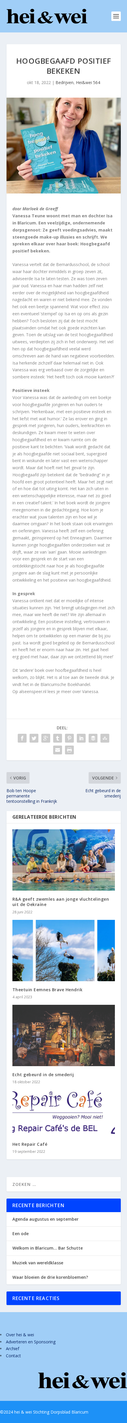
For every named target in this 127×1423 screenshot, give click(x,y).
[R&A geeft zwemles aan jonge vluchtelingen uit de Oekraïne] (63, 860)
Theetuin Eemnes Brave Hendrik (47, 989)
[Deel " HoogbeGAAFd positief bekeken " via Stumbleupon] (105, 738)
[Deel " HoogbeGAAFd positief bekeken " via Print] (69, 750)
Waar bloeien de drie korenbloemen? (50, 1277)
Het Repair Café (30, 1144)
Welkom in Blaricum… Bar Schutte (47, 1248)
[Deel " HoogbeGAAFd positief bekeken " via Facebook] (22, 738)
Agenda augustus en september (45, 1219)
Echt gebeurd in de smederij (43, 1074)
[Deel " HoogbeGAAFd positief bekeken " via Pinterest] (69, 738)
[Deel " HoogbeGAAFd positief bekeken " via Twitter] (34, 738)
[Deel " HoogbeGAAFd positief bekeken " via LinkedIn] (81, 738)
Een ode (20, 1233)
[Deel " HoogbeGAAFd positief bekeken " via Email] (58, 750)
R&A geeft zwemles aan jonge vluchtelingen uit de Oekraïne (60, 901)
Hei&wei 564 (88, 82)
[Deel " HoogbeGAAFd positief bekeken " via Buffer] (93, 738)
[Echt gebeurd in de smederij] (63, 1035)
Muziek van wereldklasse (37, 1263)
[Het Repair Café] (63, 1112)
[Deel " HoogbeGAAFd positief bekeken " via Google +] (46, 738)
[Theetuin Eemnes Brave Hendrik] (63, 950)
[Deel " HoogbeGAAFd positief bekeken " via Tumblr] (58, 738)
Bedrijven (65, 82)
